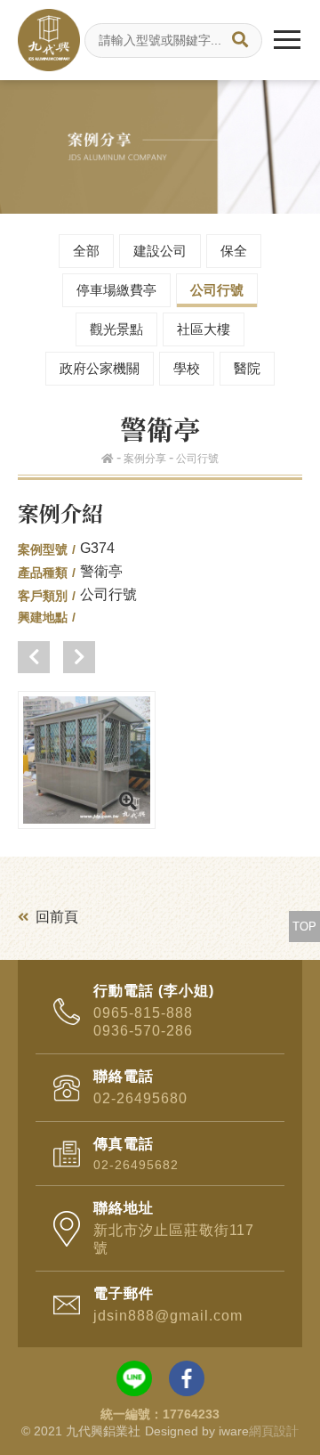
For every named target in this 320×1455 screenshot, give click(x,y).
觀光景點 (116, 329)
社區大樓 (203, 329)
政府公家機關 (100, 368)
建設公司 (160, 250)
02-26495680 (140, 1098)
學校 (186, 368)
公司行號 (217, 289)
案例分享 (145, 458)
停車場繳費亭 (116, 289)
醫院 (247, 368)
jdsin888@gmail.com (168, 1315)
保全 (233, 250)
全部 (86, 250)
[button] (34, 657)
